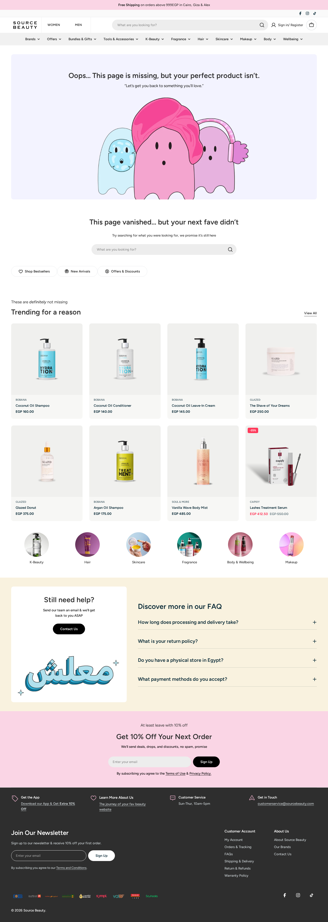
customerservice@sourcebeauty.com (286, 804)
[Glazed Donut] (47, 461)
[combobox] (190, 25)
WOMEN (54, 25)
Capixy (255, 501)
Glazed (255, 399)
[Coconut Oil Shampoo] (47, 359)
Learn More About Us (116, 797)
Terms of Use (175, 773)
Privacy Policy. (200, 773)
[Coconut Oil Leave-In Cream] (203, 359)
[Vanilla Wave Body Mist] (203, 461)
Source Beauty (34, 910)
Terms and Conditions (71, 868)
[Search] (262, 25)
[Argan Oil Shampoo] (125, 461)
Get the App (30, 797)
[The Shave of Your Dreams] (281, 359)
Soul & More (180, 501)
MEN (78, 25)
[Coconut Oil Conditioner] (125, 359)
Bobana (21, 399)
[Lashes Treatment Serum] (281, 461)
